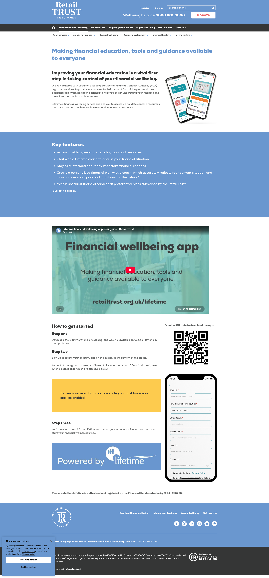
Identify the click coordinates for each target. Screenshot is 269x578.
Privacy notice (79, 541)
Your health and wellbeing (134, 513)
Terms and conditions (98, 541)
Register (144, 7)
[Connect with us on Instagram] (199, 523)
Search (213, 8)
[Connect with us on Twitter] (184, 523)
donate (203, 15)
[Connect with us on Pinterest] (214, 523)
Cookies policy (117, 541)
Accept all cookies (28, 560)
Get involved (210, 513)
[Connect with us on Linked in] (191, 523)
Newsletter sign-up (61, 541)
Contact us (131, 541)
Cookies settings (28, 567)
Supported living (190, 513)
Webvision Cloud (73, 569)
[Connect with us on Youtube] (207, 523)
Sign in (159, 7)
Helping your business (164, 513)
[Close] (51, 541)
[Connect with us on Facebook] (176, 523)
